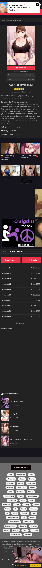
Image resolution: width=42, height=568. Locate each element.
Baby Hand (16, 127)
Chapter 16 (6, 306)
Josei (31, 500)
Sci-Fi (23, 500)
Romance (11, 479)
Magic (32, 517)
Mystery (26, 505)
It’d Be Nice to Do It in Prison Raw (21, 439)
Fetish (25, 530)
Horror (21, 496)
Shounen (34, 509)
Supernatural (9, 496)
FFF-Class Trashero (16, 401)
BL (7, 513)
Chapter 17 (6, 300)
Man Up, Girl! (14, 414)
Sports (17, 505)
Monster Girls (15, 535)
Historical (6, 505)
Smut (31, 475)
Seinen (36, 505)
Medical (28, 535)
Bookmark (22, 68)
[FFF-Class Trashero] (5, 403)
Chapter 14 (6, 316)
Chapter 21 (6, 279)
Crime (6, 530)
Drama (12, 134)
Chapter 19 (6, 289)
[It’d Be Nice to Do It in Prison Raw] (5, 441)
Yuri (24, 517)
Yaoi (34, 513)
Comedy (10, 483)
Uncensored (28, 522)
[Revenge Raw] (5, 428)
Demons (23, 526)
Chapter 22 (6, 273)
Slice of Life (12, 500)
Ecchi (19, 134)
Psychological (32, 496)
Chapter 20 (6, 284)
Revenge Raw (14, 427)
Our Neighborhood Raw (14, 20)
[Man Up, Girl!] (5, 416)
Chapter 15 (6, 311)
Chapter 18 (6, 295)
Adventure (31, 483)
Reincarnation (10, 526)
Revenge (34, 526)
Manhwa (20, 492)
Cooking (35, 530)
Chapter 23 (6, 268)
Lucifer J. (14, 131)
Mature (32, 487)
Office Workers (14, 522)
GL (15, 509)
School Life (21, 475)
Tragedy (25, 513)
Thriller (7, 509)
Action (20, 483)
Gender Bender (13, 517)
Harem (22, 479)
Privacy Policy (7, 560)
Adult (10, 492)
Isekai (15, 513)
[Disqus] (21, 362)
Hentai (23, 509)
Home (3, 20)
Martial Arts (21, 487)
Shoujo (30, 492)
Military (15, 530)
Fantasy (10, 487)
